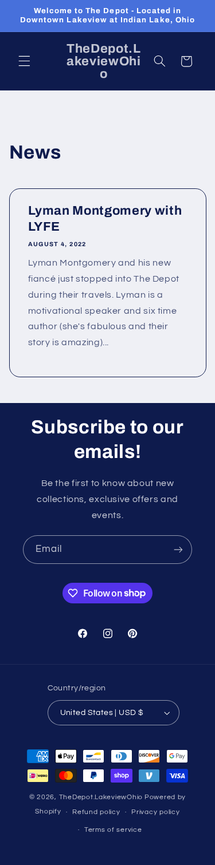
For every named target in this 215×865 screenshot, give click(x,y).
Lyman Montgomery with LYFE (105, 219)
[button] (24, 61)
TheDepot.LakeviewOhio (101, 797)
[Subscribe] (178, 549)
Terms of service (113, 830)
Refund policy (96, 812)
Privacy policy (155, 812)
